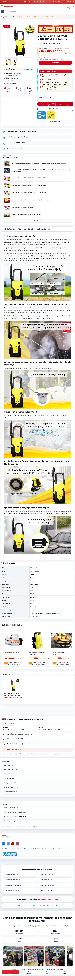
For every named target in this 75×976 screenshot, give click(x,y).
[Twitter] (8, 844)
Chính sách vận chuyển (10, 769)
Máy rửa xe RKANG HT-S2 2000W (60, 653)
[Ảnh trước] (5, 956)
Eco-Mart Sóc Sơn (47, 874)
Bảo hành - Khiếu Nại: (14, 812)
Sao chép (38, 567)
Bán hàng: (10, 807)
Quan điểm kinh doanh (10, 791)
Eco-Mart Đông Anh (12, 874)
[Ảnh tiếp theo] (70, 956)
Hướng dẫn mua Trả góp (10, 787)
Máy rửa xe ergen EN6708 (12, 652)
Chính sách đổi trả (8, 774)
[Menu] (2, 11)
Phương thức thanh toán (10, 783)
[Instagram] (17, 844)
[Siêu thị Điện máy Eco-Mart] (7, 6)
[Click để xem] (19, 41)
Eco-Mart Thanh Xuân (13, 885)
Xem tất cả (37, 221)
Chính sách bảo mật (9, 765)
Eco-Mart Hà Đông (47, 879)
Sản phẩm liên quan (11, 625)
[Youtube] (12, 844)
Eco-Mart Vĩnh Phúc (13, 879)
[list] (38, 956)
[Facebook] (3, 844)
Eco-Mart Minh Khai (47, 890)
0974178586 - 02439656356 (48, 899)
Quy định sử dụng (8, 778)
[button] (28, 69)
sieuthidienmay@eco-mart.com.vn (22, 744)
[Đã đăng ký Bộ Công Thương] (9, 854)
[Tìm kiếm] (7, 11)
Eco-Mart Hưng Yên (47, 885)
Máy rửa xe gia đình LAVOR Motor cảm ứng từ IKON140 (12, 694)
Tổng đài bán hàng (9, 821)
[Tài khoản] (68, 7)
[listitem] (13, 956)
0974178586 (55, 63)
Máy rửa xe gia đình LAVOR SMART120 (36, 653)
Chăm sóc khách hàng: (15, 816)
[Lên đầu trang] (72, 959)
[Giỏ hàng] (72, 7)
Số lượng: (41, 97)
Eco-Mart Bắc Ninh (12, 890)
